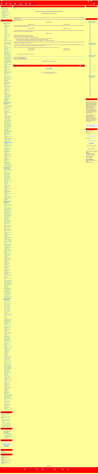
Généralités (7, 414)
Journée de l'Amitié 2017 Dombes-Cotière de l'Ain (7, 359)
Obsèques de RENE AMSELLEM (8, 155)
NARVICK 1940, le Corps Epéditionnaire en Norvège (8, 436)
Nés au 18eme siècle (6, 418)
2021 (90, 38)
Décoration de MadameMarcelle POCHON (7, 151)
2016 (90, 32)
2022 (90, 39)
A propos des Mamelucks (6, 426)
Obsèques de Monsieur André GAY (8, 258)
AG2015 (5, 39)
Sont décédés (91, 77)
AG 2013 (5, 28)
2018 (90, 34)
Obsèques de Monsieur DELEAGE (7, 387)
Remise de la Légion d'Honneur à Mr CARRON (8, 285)
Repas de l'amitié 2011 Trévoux (7, 401)
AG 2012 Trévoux (7, 311)
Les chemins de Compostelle (7, 111)
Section (6, 8)
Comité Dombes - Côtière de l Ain (7, 300)
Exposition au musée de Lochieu (8, 48)
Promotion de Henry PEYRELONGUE (8, 397)
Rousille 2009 (6, 403)
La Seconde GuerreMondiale (7, 433)
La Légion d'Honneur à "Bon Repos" (8, 248)
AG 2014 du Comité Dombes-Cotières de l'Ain (8, 314)
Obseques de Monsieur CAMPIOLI (7, 250)
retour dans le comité (8, 409)
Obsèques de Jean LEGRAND (7, 375)
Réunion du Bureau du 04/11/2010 (7, 86)
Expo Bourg (6, 46)
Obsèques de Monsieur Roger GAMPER (7, 267)
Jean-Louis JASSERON (6, 424)
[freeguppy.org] (45, 469)
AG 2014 (5, 29)
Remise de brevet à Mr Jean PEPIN (7, 119)
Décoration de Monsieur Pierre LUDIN (7, 344)
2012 (90, 27)
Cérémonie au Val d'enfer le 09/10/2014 (8, 215)
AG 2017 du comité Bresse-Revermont (7, 145)
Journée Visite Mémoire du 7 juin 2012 (7, 108)
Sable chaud (6, 88)
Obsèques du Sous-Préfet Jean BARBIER (8, 395)
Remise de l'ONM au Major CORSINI (8, 77)
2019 (90, 35)
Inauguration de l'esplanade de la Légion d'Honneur (7, 53)
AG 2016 (5, 31)
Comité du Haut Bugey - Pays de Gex (8, 169)
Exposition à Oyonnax (6, 184)
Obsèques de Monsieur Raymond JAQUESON (7, 191)
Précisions (4, 415)
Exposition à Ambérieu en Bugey (7, 239)
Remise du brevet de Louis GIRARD (8, 294)
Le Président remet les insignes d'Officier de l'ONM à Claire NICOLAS (8, 62)
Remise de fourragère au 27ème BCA (8, 278)
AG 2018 (5, 33)
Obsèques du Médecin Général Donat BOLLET (7, 162)
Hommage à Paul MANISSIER (7, 129)
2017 (90, 33)
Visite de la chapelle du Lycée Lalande (8, 121)
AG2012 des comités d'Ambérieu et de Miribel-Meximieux (8, 212)
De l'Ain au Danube (8, 434)
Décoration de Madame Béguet (7, 337)
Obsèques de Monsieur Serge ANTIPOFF (7, 392)
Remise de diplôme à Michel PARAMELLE (8, 131)
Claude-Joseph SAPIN (6, 422)
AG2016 (5, 147)
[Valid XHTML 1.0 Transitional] (30, 469)
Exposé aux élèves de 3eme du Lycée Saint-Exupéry (7, 245)
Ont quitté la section (92, 44)
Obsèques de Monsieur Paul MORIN (6, 67)
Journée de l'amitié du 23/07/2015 (7, 364)
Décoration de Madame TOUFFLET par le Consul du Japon (8, 226)
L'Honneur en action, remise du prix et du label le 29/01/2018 (8, 58)
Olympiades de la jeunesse (7, 70)
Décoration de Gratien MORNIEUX (7, 220)
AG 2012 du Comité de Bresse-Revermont (8, 106)
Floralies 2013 (6, 153)
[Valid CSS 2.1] (71, 469)
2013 (90, 28)
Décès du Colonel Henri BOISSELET (7, 125)
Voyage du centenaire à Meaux (7, 94)
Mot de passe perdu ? (91, 145)
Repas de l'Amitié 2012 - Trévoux (7, 306)
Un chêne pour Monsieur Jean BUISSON (7, 405)
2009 (90, 23)
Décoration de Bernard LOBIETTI (7, 332)
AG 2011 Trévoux (7, 310)
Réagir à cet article (49, 68)
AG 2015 (5, 143)
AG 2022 (5, 35)
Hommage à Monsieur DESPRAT (7, 356)
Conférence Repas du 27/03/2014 (7, 327)
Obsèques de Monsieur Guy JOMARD (6, 389)
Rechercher (6, 446)
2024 (90, 41)
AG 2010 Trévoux (7, 309)
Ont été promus (92, 56)
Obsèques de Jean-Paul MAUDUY (7, 377)
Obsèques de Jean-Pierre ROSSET (7, 254)
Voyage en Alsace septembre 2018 (7, 96)
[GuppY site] (38, 469)
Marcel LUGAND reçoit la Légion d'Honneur (7, 186)
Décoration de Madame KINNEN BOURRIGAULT (7, 339)
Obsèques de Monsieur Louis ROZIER (7, 159)
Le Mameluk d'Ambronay (6, 425)
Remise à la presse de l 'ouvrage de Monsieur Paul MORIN (7, 83)
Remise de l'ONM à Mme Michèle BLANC (8, 281)
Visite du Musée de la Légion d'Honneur (8, 165)
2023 (90, 40)
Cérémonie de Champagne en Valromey (7, 218)
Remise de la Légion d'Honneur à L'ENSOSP (8, 80)
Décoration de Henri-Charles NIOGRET (8, 43)
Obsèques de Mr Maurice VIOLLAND (7, 123)
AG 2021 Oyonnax (7, 34)
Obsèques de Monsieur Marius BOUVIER (7, 263)
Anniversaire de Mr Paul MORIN (7, 149)
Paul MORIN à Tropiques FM (6, 26)
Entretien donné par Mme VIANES (7, 349)
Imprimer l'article (52, 61)
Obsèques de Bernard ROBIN (7, 371)
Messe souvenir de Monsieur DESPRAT (7, 366)
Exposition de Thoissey (6, 354)
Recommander (4, 461)
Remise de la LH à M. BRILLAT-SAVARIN (8, 283)
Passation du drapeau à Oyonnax (7, 196)
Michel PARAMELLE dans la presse (8, 127)
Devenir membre (91, 148)
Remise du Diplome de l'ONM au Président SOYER (7, 291)
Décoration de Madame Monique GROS (7, 223)
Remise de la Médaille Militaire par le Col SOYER (8, 288)
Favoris (2, 459)
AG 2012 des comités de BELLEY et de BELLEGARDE (8, 209)
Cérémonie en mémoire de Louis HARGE (7, 329)
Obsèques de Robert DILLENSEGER (8, 117)
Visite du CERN (7, 92)
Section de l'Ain (5, 9)
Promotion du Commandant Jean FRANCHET (7, 273)
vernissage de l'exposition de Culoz (8, 296)
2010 (90, 25)
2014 (90, 29)
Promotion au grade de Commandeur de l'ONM (7, 72)
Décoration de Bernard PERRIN (7, 176)
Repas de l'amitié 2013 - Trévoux (7, 304)
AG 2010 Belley (7, 207)
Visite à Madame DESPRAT (7, 408)
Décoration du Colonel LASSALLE (7, 237)
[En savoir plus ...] (58, 469)
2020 (90, 37)
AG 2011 (5, 27)
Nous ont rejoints (92, 22)
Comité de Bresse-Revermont (5, 11)
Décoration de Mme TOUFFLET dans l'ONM (7, 230)
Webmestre (3, 457)
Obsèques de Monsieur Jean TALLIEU (6, 260)
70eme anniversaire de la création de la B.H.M (8, 205)
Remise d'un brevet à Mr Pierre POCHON (8, 139)
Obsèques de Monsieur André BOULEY (7, 384)
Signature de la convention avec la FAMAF (7, 90)
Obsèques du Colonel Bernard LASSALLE (7, 270)
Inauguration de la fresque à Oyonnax (7, 56)
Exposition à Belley (7, 240)
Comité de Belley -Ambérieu (7, 203)
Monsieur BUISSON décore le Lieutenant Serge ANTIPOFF (8, 368)
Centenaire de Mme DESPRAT (7, 323)
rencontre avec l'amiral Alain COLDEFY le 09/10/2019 (7, 99)
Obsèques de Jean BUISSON (7, 373)
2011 (90, 26)
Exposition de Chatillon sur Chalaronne (6, 351)
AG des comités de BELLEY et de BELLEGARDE (7, 173)
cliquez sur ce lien (30, 54)
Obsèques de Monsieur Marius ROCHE (7, 134)
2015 (90, 31)
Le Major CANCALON (6, 419)
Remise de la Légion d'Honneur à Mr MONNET (8, 198)
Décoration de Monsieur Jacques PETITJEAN (7, 179)
